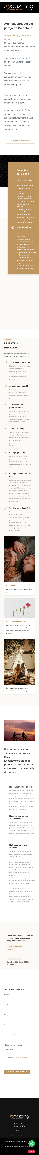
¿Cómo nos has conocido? (13, 1045)
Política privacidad (20, 1058)
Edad (6, 1005)
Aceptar (31, 1151)
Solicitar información (16, 1072)
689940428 (11, 949)
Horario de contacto (11, 1035)
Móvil (6, 1025)
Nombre (7, 995)
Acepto (17, 1058)
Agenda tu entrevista (20, 141)
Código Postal (9, 1015)
